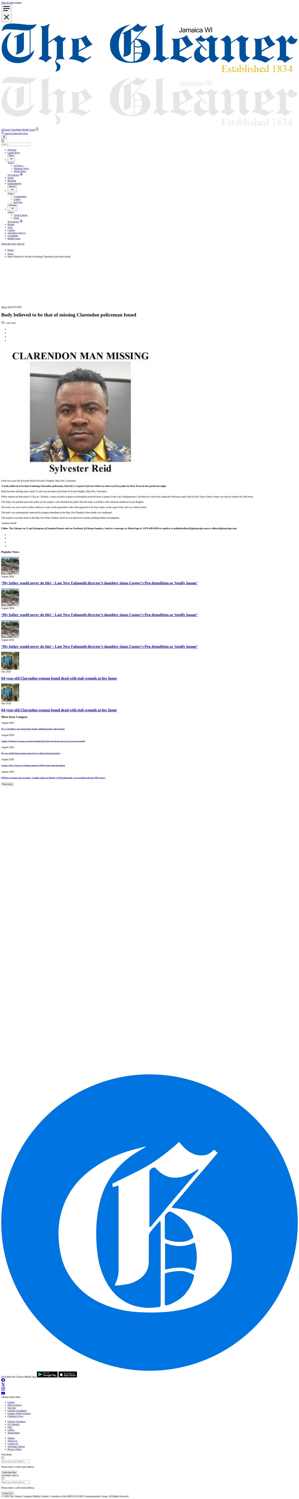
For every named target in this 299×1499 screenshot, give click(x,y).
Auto (9, 227)
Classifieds (12, 235)
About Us (12, 1441)
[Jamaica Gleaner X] (3, 1385)
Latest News (13, 152)
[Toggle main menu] (6, 13)
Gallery (11, 1430)
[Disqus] (149, 949)
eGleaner (11, 149)
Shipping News (21, 168)
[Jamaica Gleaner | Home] (149, 74)
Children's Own (15, 1416)
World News (20, 171)
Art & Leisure (20, 215)
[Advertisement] (149, 282)
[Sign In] (4, 137)
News (10, 253)
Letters (17, 199)
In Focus (18, 202)
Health (10, 224)
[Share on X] (9, 340)
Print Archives (14, 1405)
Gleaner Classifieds (16, 1410)
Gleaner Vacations (16, 1421)
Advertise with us (16, 1446)
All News (18, 165)
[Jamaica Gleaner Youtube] (3, 1394)
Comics (11, 230)
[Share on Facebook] (9, 333)
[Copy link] (9, 329)
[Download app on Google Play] (47, 1376)
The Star (11, 1408)
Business (11, 180)
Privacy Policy (14, 1449)
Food (16, 218)
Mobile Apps (13, 238)
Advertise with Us (16, 233)
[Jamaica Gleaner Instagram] (3, 1389)
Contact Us (13, 1443)
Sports (10, 178)
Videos (10, 1438)
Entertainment (14, 183)
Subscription (13, 1432)
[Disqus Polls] (149, 868)
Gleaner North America (19, 1413)
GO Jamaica (13, 1424)
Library (11, 1402)
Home (10, 250)
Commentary (20, 196)
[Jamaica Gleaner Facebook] (3, 1381)
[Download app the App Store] (67, 1376)
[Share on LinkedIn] (9, 336)
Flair (9, 1427)
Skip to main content (11, 2)
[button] (6, 129)
